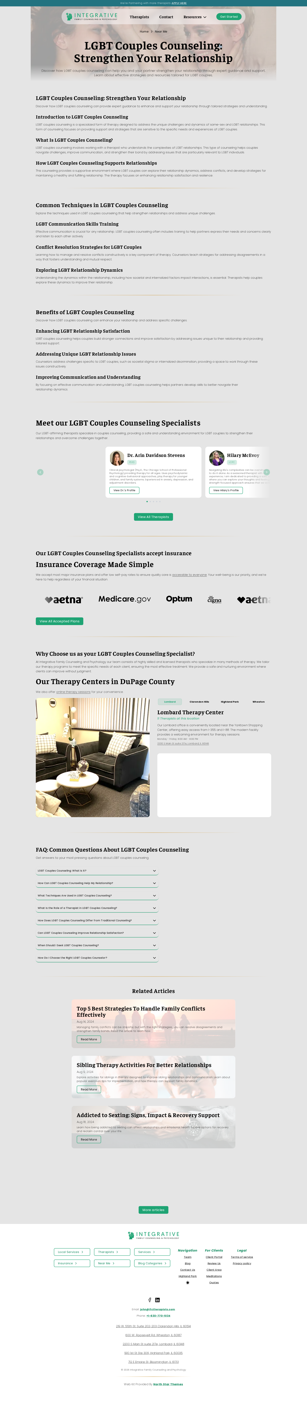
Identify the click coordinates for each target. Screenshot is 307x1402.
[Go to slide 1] (147, 501)
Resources (193, 16)
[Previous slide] (40, 472)
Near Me (161, 32)
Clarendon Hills (199, 701)
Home (144, 32)
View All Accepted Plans (59, 621)
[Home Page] (91, 16)
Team (188, 1257)
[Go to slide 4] (156, 501)
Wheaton (259, 701)
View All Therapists (153, 517)
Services (144, 1252)
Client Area (214, 1270)
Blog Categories (150, 1263)
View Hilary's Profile (226, 490)
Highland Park (230, 701)
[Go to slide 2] (150, 501)
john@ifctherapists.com (157, 1309)
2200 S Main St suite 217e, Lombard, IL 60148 (183, 743)
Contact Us (187, 1270)
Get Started (229, 17)
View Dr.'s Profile (124, 490)
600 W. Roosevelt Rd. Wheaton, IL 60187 (153, 1335)
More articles (153, 1210)
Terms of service (242, 1257)
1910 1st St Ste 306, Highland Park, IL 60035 (153, 1353)
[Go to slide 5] (160, 501)
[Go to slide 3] (153, 501)
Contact (166, 16)
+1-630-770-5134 (158, 1316)
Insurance (65, 1263)
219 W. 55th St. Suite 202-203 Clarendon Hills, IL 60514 (153, 1326)
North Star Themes (168, 1384)
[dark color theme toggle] (188, 1283)
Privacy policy (242, 1263)
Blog (188, 1263)
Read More (89, 1039)
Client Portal (214, 1257)
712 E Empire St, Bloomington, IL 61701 (153, 1362)
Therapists (139, 16)
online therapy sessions (73, 692)
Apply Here (179, 3)
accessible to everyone (189, 575)
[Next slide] (267, 472)
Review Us (214, 1263)
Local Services (68, 1252)
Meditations (214, 1276)
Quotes (214, 1282)
